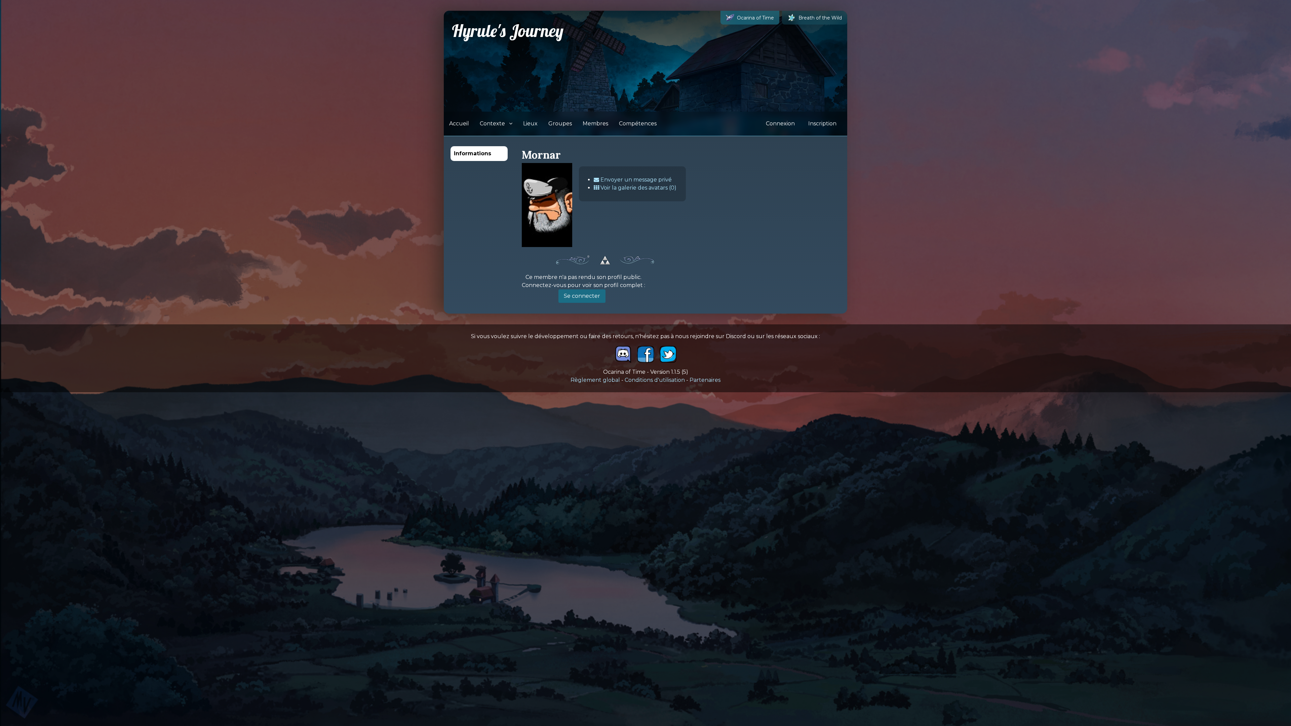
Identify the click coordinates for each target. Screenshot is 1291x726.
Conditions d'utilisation (655, 380)
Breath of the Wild (820, 18)
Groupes (560, 123)
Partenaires (705, 380)
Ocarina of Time (755, 18)
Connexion (780, 123)
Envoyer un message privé (635, 179)
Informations (472, 153)
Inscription (822, 123)
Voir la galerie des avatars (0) (637, 188)
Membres (595, 123)
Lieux (530, 123)
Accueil (459, 123)
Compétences (638, 123)
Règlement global (595, 380)
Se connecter (582, 296)
